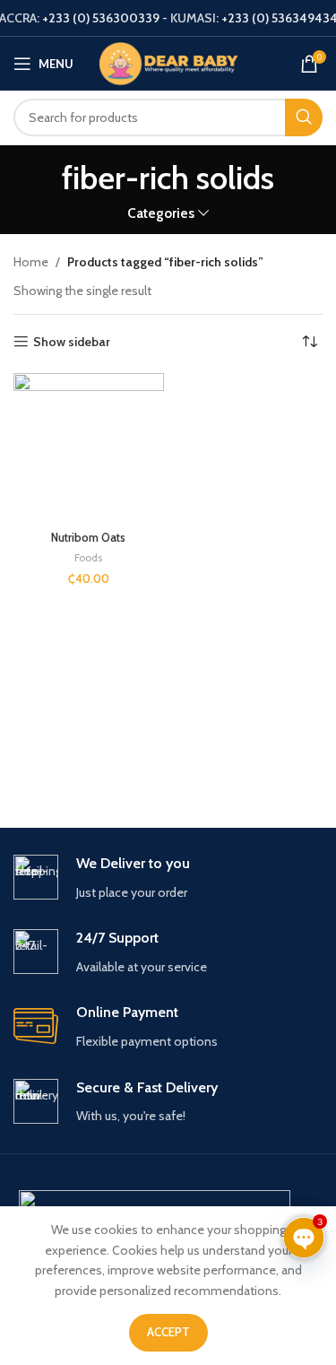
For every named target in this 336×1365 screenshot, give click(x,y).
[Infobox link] (168, 878)
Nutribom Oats (88, 537)
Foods (88, 557)
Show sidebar (71, 342)
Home (30, 262)
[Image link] (154, 1200)
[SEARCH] (304, 117)
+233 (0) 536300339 (100, 18)
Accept (168, 1332)
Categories (160, 213)
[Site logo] (168, 62)
